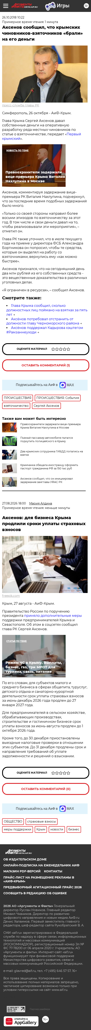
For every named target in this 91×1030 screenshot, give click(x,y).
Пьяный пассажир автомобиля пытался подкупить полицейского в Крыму (46, 439)
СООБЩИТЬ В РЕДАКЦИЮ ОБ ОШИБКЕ (35, 893)
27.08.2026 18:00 (14, 503)
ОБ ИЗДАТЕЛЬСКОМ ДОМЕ (25, 859)
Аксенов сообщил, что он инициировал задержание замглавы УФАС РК (46, 480)
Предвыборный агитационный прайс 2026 (42, 887)
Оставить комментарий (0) (45, 789)
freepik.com (11, 596)
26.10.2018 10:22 (13, 17)
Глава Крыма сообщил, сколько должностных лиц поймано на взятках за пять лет (46, 310)
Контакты (53, 871)
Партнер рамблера (40, 1009)
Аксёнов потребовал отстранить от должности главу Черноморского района (42, 321)
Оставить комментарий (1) (46, 365)
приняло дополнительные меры (53, 616)
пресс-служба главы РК (20, 105)
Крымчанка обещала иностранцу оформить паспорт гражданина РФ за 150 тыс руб (49, 466)
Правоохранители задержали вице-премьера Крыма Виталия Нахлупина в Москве (50, 426)
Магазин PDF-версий (22, 871)
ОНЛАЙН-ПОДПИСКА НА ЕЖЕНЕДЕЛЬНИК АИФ (41, 865)
